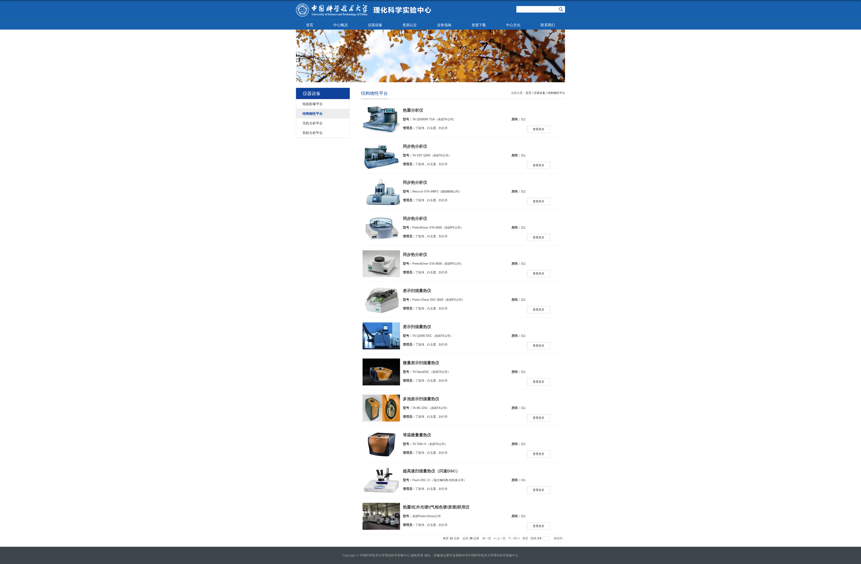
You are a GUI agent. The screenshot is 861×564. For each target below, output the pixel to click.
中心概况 (340, 25)
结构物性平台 (556, 93)
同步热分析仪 (415, 146)
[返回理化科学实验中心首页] (363, 5)
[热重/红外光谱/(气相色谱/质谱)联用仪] (381, 507)
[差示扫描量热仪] (381, 290)
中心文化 (513, 25)
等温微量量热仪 (417, 435)
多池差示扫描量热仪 (421, 399)
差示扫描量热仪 (417, 290)
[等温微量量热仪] (381, 435)
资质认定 (409, 25)
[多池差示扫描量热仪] (381, 399)
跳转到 (558, 538)
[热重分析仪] (381, 110)
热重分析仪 (413, 110)
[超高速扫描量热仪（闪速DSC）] (381, 471)
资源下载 (479, 25)
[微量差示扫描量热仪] (381, 363)
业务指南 (444, 25)
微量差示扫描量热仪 (421, 363)
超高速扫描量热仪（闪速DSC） (431, 471)
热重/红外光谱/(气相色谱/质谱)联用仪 (436, 507)
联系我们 (548, 25)
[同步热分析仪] (381, 146)
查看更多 (538, 129)
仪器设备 (375, 25)
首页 (309, 25)
